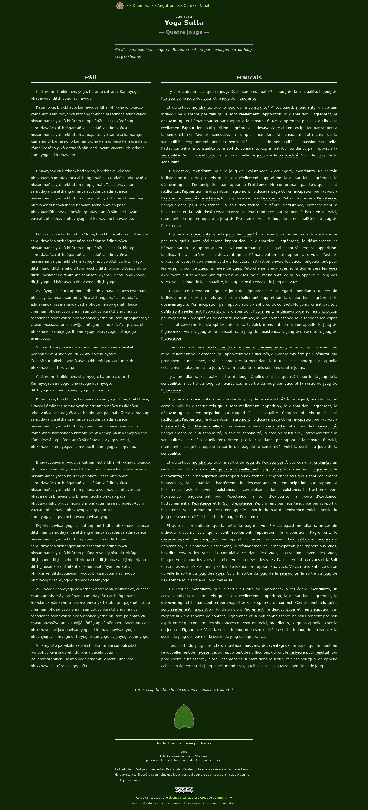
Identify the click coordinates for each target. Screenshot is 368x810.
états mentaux (221, 347)
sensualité (307, 91)
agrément (322, 114)
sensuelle (220, 134)
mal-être (297, 354)
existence (172, 98)
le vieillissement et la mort (232, 361)
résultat (322, 354)
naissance (196, 361)
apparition (272, 114)
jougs (299, 368)
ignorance (247, 98)
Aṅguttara (167, 5)
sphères (263, 304)
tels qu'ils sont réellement (234, 114)
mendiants (187, 91)
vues (207, 98)
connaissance (281, 318)
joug (224, 91)
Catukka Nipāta (198, 5)
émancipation (205, 121)
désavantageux (272, 347)
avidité (203, 134)
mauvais (246, 347)
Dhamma (141, 5)
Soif (229, 148)
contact (284, 304)
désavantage (172, 121)
